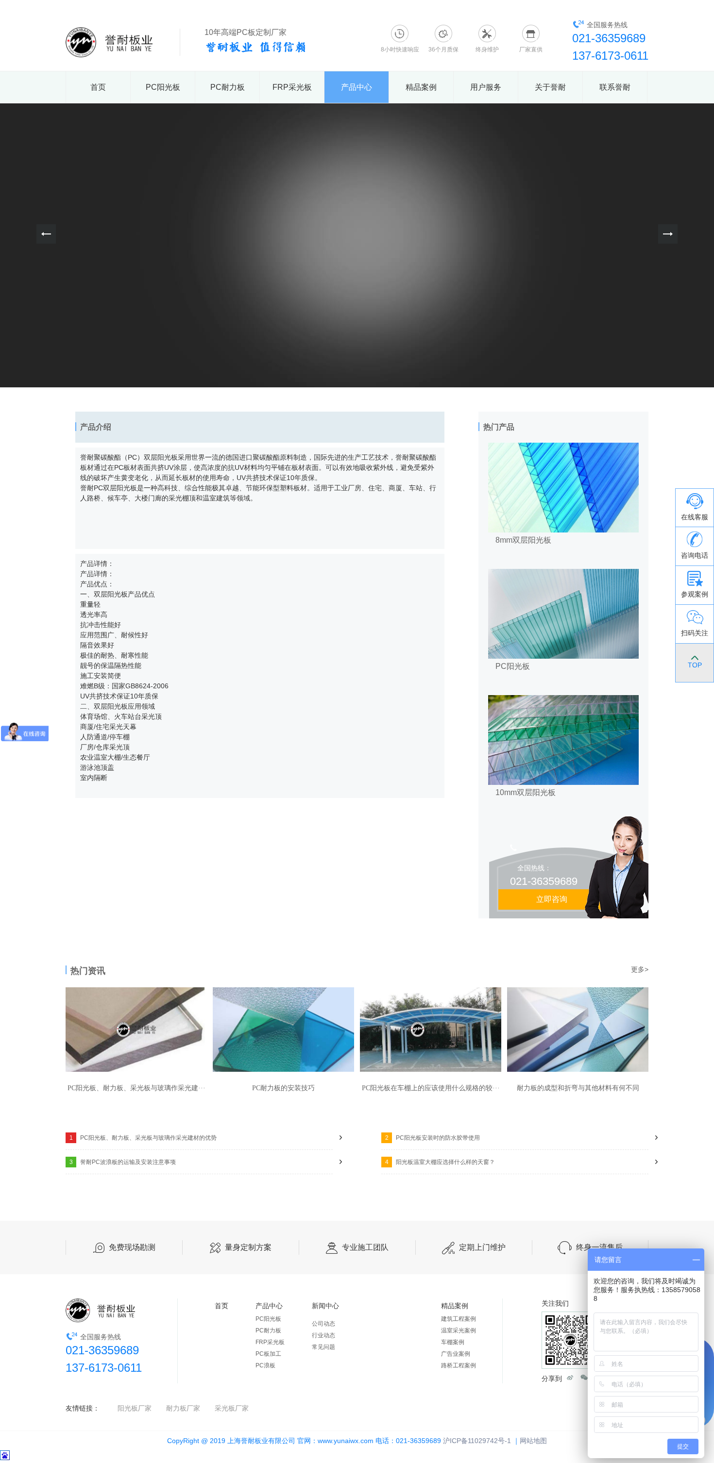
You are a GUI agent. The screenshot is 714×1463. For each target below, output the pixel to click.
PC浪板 (265, 1365)
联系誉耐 (614, 87)
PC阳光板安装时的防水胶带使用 (432, 1137)
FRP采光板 (292, 87)
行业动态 (323, 1335)
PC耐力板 (227, 87)
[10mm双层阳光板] (563, 700)
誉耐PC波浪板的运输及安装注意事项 (122, 1162)
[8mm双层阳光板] (563, 447)
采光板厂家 (232, 1408)
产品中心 (356, 87)
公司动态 (323, 1323)
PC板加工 (268, 1353)
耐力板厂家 (183, 1408)
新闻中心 (325, 1306)
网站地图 (533, 1441)
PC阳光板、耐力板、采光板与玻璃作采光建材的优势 (143, 1137)
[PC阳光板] (563, 574)
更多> (639, 969)
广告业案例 (455, 1353)
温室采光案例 (458, 1330)
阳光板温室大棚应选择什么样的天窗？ (440, 1162)
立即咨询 (551, 899)
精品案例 (421, 87)
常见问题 (323, 1347)
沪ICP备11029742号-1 (477, 1441)
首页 (98, 87)
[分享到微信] (584, 1377)
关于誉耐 (550, 87)
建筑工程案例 (458, 1318)
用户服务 (485, 87)
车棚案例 (452, 1342)
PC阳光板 (163, 87)
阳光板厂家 (135, 1408)
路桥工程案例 (458, 1365)
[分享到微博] (570, 1377)
